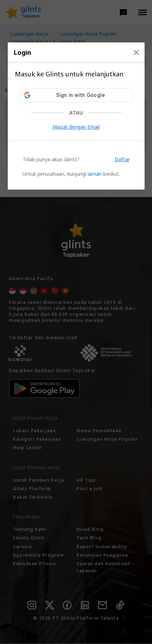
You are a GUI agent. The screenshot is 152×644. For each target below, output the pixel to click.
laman (95, 173)
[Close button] (136, 52)
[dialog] (76, 116)
